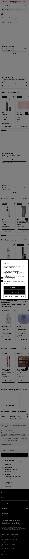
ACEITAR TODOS (14, 287)
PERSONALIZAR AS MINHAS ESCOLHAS (14, 296)
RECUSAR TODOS (14, 292)
